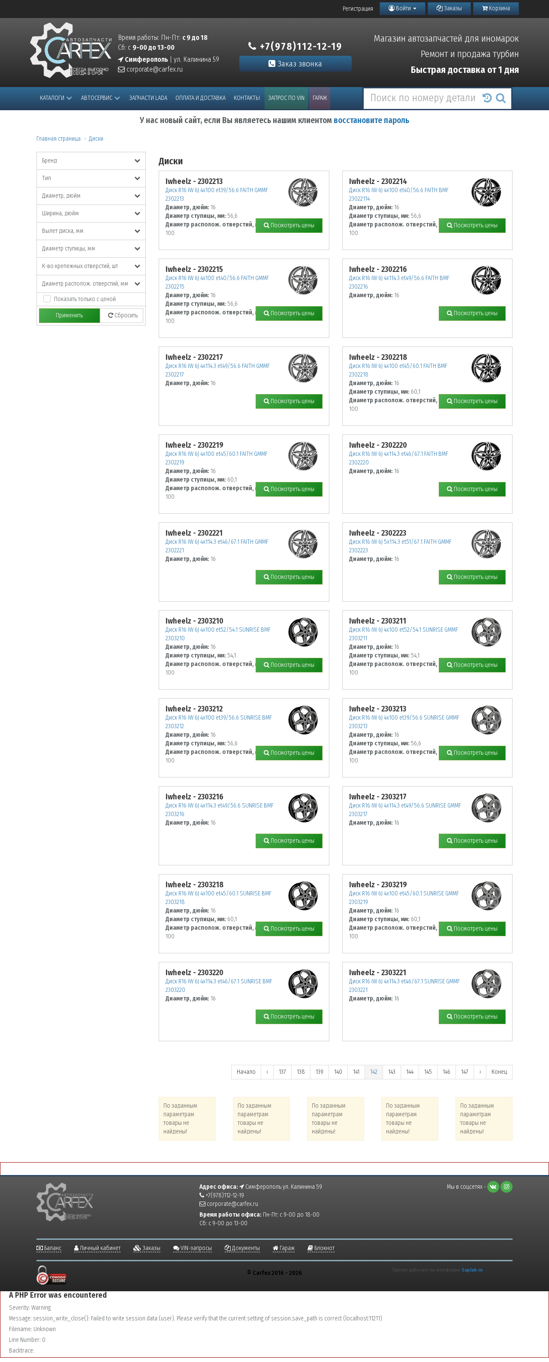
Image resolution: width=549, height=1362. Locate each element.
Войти (403, 8)
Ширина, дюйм (60, 213)
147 (464, 1072)
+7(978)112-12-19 (299, 46)
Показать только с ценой (85, 299)
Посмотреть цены (291, 225)
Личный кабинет (99, 1248)
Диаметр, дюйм (61, 195)
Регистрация (358, 8)
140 (338, 1072)
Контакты (247, 98)
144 (409, 1072)
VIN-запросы (195, 1248)
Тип (46, 178)
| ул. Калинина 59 (171, 59)
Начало (246, 1072)
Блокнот (324, 1248)
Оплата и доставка (200, 98)
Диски (96, 138)
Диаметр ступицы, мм (68, 248)
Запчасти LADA (148, 98)
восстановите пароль (371, 120)
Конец (499, 1072)
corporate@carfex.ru (154, 69)
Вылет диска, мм (63, 231)
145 (428, 1072)
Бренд (49, 160)
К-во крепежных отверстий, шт (80, 266)
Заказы (452, 8)
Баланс (52, 1248)
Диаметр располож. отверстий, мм (85, 283)
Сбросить (125, 315)
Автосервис (96, 98)
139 (319, 1072)
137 (282, 1072)
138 (301, 1072)
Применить (69, 315)
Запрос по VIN (286, 98)
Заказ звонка (298, 64)
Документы (245, 1248)
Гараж (320, 98)
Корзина (499, 8)
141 (356, 1072)
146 (446, 1072)
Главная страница (58, 138)
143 (391, 1072)
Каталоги (52, 98)
